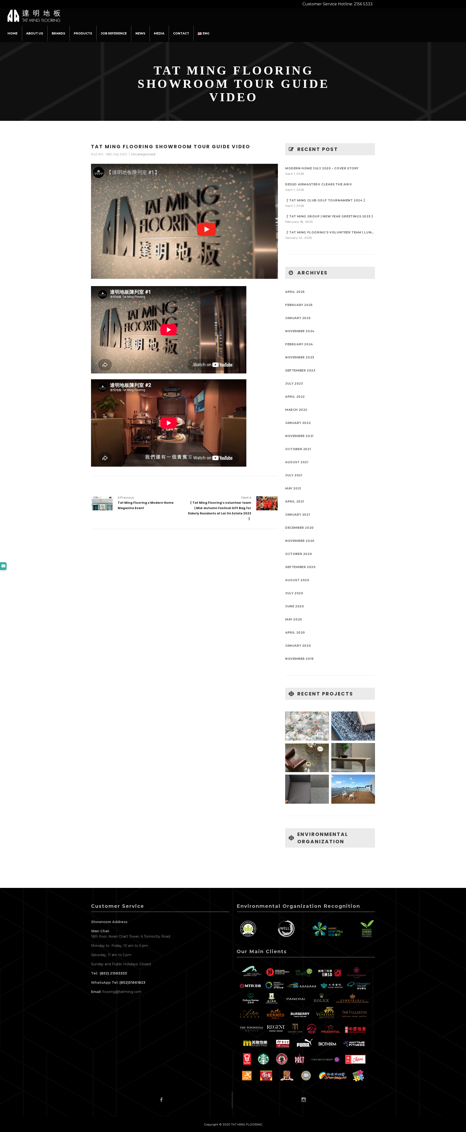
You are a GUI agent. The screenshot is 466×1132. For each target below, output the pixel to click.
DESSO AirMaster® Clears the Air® (318, 184)
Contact (181, 33)
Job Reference (114, 33)
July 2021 (293, 475)
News (140, 33)
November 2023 (299, 357)
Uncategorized (143, 154)
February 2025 (299, 305)
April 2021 (294, 501)
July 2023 (294, 383)
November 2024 (300, 331)
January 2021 (297, 514)
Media (159, 33)
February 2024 (299, 344)
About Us (34, 33)
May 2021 (293, 488)
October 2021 (298, 449)
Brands (58, 33)
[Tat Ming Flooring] (34, 14)
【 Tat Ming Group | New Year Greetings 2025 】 (329, 216)
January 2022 (298, 423)
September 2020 (300, 567)
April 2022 (295, 396)
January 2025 (297, 318)
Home (12, 33)
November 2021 (299, 436)
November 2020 (300, 541)
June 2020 (294, 606)
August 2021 (296, 462)
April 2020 (295, 632)
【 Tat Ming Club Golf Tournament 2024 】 (325, 200)
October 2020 (298, 554)
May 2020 (293, 619)
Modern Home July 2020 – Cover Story (322, 168)
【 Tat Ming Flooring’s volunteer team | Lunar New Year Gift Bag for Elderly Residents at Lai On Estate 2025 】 (330, 232)
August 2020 (297, 580)
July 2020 (294, 593)
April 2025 (295, 292)
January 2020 (298, 645)
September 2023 (300, 370)
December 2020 (299, 527)
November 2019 (299, 659)
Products (83, 33)
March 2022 (296, 410)
